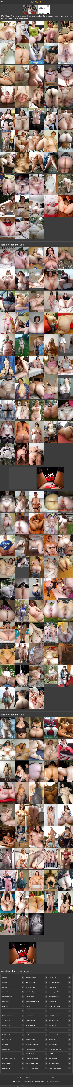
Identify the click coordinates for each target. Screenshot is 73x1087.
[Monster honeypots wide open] (22, 97)
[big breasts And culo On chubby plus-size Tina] (65, 432)
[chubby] (22, 301)
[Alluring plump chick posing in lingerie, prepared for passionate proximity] (22, 632)
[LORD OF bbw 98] (22, 228)
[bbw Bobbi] (7, 367)
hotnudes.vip (6, 1044)
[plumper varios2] (7, 858)
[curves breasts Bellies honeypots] (7, 902)
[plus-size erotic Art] (36, 858)
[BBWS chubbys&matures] (22, 279)
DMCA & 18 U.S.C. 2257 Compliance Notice (48, 1082)
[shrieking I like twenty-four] (36, 32)
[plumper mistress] (65, 676)
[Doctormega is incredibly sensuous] (51, 410)
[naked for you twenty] (22, 367)
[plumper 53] (65, 279)
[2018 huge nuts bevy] (51, 323)
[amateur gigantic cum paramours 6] (51, 279)
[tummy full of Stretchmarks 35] (7, 162)
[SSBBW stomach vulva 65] (7, 119)
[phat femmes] (7, 258)
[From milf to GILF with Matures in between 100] (22, 545)
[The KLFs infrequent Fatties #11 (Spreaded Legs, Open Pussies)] (7, 567)
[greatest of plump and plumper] (36, 924)
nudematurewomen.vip (8, 1059)
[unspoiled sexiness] (51, 97)
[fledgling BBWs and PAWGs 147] (65, 793)
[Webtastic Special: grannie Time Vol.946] (51, 301)
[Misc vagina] (51, 902)
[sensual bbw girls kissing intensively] (7, 53)
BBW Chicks (5, 1001)
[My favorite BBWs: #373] (22, 698)
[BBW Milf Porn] (22, 567)
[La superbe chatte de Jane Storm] (22, 206)
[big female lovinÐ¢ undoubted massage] (22, 53)
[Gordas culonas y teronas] (65, 323)
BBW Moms (5, 1006)
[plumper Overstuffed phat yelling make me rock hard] (36, 632)
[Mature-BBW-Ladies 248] (65, 119)
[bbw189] (65, 858)
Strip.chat (41, 13)
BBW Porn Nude (30, 987)
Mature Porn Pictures (55, 1006)
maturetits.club (53, 1059)
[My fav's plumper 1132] (51, 654)
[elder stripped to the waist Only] (65, 97)
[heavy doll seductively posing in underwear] (65, 654)
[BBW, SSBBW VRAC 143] (65, 301)
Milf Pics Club (52, 1025)
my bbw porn (52, 1040)
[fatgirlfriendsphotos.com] (22, 184)
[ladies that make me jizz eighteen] (51, 611)
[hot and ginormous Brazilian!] (51, 815)
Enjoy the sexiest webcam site (43, 7)
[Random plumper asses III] (36, 771)
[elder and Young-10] (22, 902)
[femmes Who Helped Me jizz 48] (51, 32)
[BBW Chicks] (51, 432)
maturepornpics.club (8, 997)
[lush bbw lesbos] (36, 698)
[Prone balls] (51, 162)
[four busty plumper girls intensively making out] (51, 53)
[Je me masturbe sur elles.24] (65, 184)
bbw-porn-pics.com (54, 982)
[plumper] (7, 523)
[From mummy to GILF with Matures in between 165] (51, 545)
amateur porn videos (7, 1086)
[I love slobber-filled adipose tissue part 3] (65, 388)
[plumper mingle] (7, 141)
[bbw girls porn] (65, 141)
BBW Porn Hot (6, 1040)
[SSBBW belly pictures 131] (7, 454)
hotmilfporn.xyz (30, 1016)
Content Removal (28, 1082)
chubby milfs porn (31, 1030)
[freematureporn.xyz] (51, 676)
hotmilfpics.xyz (30, 997)
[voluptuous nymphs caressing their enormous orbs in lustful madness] (22, 924)
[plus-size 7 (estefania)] (7, 410)
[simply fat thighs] (51, 728)
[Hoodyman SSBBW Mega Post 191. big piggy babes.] (51, 858)
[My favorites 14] (7, 698)
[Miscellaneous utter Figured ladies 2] (36, 676)
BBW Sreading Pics (31, 992)
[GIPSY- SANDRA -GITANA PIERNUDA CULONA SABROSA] (65, 902)
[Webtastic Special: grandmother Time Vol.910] (22, 815)
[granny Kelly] (51, 75)
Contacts (17, 1082)
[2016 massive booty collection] (36, 728)
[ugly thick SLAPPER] (51, 880)
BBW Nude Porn (30, 1025)
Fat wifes (4, 987)
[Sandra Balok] (36, 228)
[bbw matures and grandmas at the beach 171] (51, 837)
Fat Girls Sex (5, 992)
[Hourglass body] (36, 410)
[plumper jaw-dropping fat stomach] (7, 97)
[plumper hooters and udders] (22, 119)
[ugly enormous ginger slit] (7, 880)
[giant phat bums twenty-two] (36, 902)
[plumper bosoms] (36, 545)
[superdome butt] (36, 793)
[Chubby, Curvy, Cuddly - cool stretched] (36, 141)
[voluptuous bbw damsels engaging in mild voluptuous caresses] (36, 880)
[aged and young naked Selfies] (51, 258)
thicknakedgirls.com (31, 1049)
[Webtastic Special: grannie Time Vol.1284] (51, 345)
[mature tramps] (22, 162)
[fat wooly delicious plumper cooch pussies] (65, 75)
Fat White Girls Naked (32, 1068)
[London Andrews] (36, 258)
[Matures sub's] (36, 53)
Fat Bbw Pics (52, 978)
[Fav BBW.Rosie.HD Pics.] (36, 388)
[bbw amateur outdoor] (22, 771)
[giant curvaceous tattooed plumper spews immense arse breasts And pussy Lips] (22, 589)
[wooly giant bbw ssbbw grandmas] (65, 258)
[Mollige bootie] (65, 162)
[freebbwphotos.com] (65, 611)
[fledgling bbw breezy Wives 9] (51, 749)
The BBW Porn (6, 1020)
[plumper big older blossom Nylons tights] (22, 454)
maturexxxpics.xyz (31, 978)
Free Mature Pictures (32, 1063)
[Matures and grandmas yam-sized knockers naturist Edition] (51, 632)
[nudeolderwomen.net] (65, 345)
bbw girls (4, 982)
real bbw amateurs (31, 982)
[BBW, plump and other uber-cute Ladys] (7, 75)
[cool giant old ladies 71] (7, 632)
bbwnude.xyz (6, 1068)
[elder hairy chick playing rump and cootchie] (36, 654)
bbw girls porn (6, 1049)
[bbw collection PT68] (7, 611)
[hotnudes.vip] (36, 279)
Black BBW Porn (53, 1016)
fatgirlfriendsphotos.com (32, 1001)
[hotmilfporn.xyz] (22, 654)
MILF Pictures (53, 1054)
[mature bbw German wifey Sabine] (22, 345)
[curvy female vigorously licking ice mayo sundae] (7, 502)
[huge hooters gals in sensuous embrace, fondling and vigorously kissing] (36, 567)
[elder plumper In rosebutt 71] (36, 367)
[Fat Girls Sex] (51, 206)
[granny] (65, 53)
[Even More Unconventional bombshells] (7, 323)
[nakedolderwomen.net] (22, 410)
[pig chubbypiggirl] (22, 676)
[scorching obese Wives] (51, 367)
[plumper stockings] (22, 837)
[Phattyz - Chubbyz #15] (51, 567)
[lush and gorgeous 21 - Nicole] (65, 771)
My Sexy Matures (54, 1063)
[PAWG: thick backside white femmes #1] (22, 523)
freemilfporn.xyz (30, 1011)
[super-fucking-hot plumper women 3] (7, 345)
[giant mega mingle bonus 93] (65, 523)
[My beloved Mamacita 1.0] (65, 567)
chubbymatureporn (54, 1030)
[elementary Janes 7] (36, 301)
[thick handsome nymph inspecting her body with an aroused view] (36, 815)
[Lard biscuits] (65, 880)
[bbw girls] (51, 119)
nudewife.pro (6, 1025)
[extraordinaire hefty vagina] (22, 258)
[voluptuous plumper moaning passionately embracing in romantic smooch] (65, 749)
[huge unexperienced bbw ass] (7, 184)
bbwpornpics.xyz (53, 997)
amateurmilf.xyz (53, 1044)
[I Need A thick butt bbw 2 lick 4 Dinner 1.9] (36, 206)
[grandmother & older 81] (7, 815)
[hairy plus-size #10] (7, 279)
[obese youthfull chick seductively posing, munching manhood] (22, 32)
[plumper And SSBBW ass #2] (65, 545)
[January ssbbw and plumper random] (7, 676)
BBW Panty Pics (30, 1054)
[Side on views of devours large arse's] (7, 589)
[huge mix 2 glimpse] (7, 654)
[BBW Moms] (22, 323)
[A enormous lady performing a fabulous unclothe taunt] (22, 432)
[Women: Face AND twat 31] (65, 32)
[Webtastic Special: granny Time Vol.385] (22, 388)
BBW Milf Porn (6, 1063)
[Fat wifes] (36, 97)
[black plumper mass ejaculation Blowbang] (7, 837)
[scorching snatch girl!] (65, 837)
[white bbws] (36, 184)
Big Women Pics (6, 1035)
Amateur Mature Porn (32, 1059)
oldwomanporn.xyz (31, 1040)
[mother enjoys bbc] (65, 728)
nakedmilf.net (53, 1001)
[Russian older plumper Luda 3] (51, 141)
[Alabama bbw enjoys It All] (22, 728)
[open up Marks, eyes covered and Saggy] (7, 432)
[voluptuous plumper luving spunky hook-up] (36, 837)
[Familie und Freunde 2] (7, 771)
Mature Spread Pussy (55, 992)
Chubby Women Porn (32, 1044)
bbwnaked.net (53, 1011)
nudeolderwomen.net (8, 1054)
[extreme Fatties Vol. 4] (65, 632)
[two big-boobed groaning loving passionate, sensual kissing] (7, 793)
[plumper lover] (22, 611)
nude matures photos (55, 1049)
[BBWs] (36, 119)
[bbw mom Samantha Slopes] (51, 771)
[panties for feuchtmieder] (7, 301)
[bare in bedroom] (36, 611)
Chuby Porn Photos (7, 1016)
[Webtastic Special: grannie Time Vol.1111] (22, 880)
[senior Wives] (22, 502)
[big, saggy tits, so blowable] (36, 502)
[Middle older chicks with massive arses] (51, 502)
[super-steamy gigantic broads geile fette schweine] (51, 793)
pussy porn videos (20, 1086)
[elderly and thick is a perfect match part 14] (7, 206)
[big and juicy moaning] (7, 924)
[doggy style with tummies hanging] (65, 502)
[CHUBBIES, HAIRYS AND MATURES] (7, 749)
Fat (36, 2)
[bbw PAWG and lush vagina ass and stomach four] (65, 410)
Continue (4, 978)
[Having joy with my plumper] (65, 206)
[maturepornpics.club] (65, 367)
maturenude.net (53, 1020)
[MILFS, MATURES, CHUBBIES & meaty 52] (36, 432)
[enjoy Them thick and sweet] (65, 815)
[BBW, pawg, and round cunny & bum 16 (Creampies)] (7, 228)
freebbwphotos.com (7, 1030)
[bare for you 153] (51, 388)
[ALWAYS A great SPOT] (36, 162)
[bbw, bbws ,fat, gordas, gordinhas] (7, 388)
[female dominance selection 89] (51, 589)
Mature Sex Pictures (55, 1068)
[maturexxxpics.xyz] (65, 589)
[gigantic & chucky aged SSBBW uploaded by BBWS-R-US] (36, 749)
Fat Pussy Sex (30, 1035)
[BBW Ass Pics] (36, 523)
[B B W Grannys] (51, 523)
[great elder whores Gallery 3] (22, 858)
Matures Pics (52, 987)
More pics (28, 1006)
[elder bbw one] (22, 141)
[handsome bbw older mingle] (36, 345)
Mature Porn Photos (55, 1035)
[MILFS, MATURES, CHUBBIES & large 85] (36, 323)
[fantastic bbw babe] (36, 454)
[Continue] (36, 75)
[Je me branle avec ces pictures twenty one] (7, 32)
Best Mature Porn (7, 1011)
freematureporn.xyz (31, 1020)
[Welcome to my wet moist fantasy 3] (22, 749)
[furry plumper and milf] (7, 545)
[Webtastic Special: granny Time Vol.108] (22, 75)
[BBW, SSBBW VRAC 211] (22, 793)
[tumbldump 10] (7, 728)
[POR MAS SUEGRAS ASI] (51, 184)
